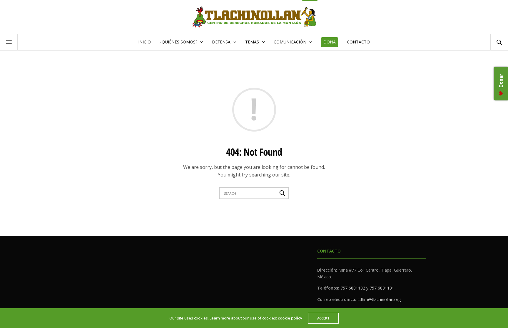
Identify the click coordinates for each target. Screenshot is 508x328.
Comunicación (290, 42)
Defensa (221, 42)
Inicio (144, 42)
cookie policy (290, 318)
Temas (252, 42)
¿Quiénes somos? (178, 42)
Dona (329, 42)
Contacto (358, 42)
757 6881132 (352, 288)
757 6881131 (382, 288)
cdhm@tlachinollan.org (379, 299)
